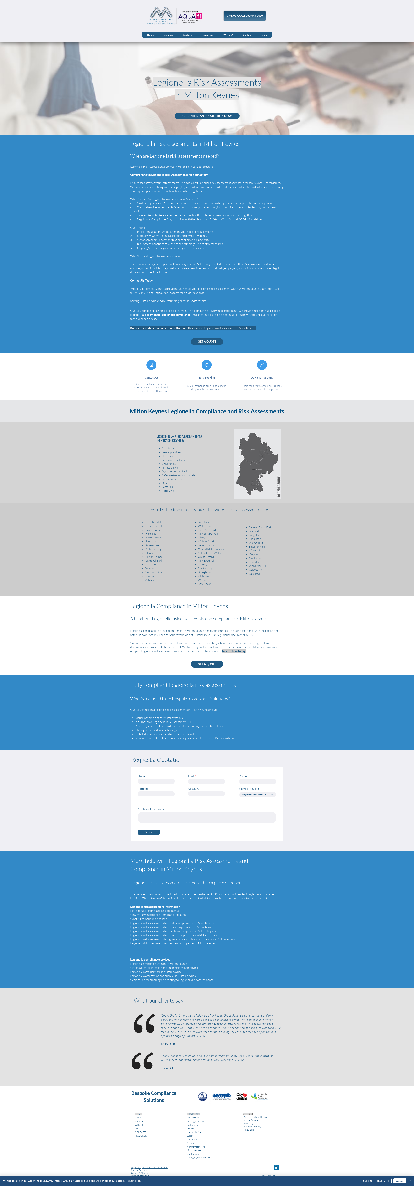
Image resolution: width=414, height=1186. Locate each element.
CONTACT (140, 1132)
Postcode (143, 788)
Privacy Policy (134, 1180)
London (190, 1128)
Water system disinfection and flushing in (155, 967)
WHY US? (139, 1124)
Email (191, 776)
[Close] (410, 1180)
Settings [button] (367, 1180)
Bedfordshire (193, 1124)
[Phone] (151, 365)
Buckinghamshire (195, 1121)
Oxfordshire (193, 1117)
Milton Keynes (204, 927)
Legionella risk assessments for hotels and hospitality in (164, 931)
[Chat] (207, 365)
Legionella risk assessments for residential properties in (164, 943)
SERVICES (140, 1117)
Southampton (193, 1153)
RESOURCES (141, 1135)
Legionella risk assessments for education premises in (163, 927)
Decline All (383, 1180)
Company (193, 788)
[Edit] (262, 365)
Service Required (249, 788)
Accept (399, 1180)
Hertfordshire (194, 1132)
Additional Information (151, 809)
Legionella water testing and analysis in (154, 975)
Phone (243, 776)
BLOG (138, 1128)
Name (141, 776)
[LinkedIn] (276, 1167)
